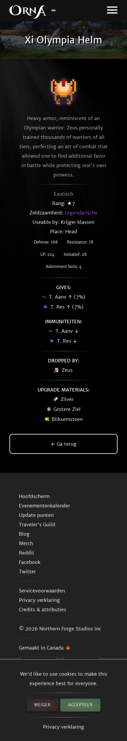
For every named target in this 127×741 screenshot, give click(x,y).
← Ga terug (63, 444)
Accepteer (80, 704)
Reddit (26, 553)
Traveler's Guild (37, 524)
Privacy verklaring (63, 727)
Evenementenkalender (44, 506)
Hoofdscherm (34, 496)
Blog (24, 534)
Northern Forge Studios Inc (70, 629)
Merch (26, 543)
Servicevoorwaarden (42, 591)
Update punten (36, 515)
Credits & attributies (42, 609)
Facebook (29, 562)
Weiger (42, 704)
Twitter (27, 572)
